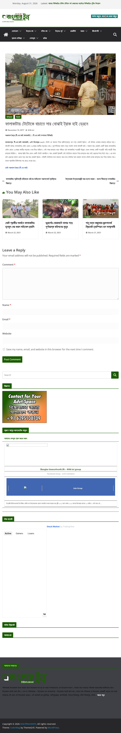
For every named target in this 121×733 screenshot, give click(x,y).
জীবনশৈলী (95, 31)
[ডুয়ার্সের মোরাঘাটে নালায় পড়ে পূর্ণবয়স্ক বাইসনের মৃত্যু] (61, 201)
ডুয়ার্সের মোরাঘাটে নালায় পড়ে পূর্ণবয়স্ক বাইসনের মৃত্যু (59, 225)
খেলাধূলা (32, 38)
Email (6, 319)
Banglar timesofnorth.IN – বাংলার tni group (60, 469)
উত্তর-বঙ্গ (29, 31)
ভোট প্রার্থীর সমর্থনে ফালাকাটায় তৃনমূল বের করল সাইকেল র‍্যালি (20, 225)
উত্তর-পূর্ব (58, 31)
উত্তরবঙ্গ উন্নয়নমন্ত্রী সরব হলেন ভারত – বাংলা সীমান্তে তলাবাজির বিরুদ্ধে (90, 181)
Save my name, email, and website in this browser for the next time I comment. (50, 349)
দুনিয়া (45, 38)
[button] (19, 31)
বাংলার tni (31, 130)
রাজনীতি (73, 31)
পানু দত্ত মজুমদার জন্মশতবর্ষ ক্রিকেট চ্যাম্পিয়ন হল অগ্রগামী (100, 225)
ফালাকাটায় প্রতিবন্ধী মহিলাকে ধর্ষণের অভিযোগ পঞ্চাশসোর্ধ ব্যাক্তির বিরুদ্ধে (31, 181)
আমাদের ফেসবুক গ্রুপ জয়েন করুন (15, 438)
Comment (8, 264)
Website (6, 333)
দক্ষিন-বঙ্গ (44, 31)
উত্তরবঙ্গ (18, 117)
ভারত (82, 31)
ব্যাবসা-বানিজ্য (17, 38)
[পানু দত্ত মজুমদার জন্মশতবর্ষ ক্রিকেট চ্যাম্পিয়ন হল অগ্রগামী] (101, 201)
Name (6, 305)
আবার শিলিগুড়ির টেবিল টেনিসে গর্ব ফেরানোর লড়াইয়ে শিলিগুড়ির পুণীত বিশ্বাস (74, 3)
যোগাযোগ (15, 31)
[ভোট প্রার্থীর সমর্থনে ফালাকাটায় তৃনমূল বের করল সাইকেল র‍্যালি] (20, 201)
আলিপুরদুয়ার (9, 117)
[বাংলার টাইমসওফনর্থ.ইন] (5, 34)
